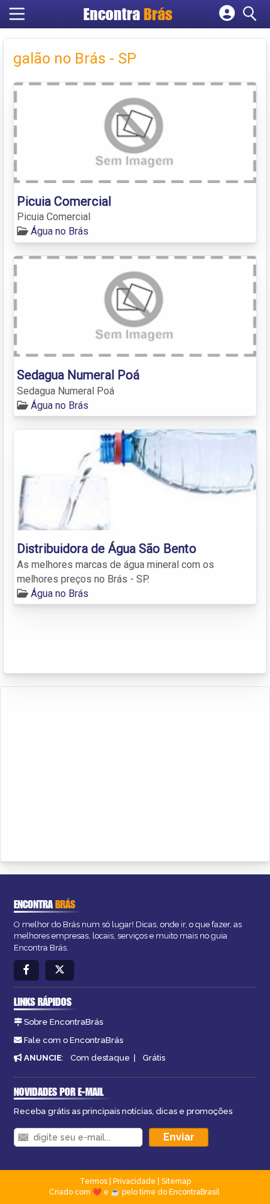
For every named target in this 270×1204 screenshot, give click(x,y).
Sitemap (176, 1181)
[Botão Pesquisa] (251, 13)
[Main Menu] (17, 13)
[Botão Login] (227, 14)
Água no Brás (60, 231)
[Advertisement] (104, 771)
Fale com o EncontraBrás (73, 1040)
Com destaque (100, 1057)
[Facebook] (26, 970)
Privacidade (134, 1181)
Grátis (154, 1057)
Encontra (128, 13)
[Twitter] (59, 970)
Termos (93, 1181)
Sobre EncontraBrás (63, 1022)
